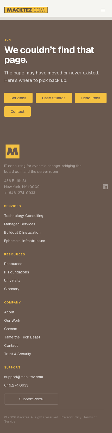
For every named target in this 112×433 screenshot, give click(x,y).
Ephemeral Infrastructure (24, 240)
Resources (90, 98)
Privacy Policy (71, 417)
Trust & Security (17, 354)
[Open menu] (103, 10)
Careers (10, 328)
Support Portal (31, 399)
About (9, 312)
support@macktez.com (23, 377)
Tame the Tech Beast (22, 337)
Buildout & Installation (22, 232)
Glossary (12, 288)
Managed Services (19, 224)
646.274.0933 (16, 385)
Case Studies (54, 98)
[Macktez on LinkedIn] (105, 186)
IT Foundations (16, 272)
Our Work (12, 320)
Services (18, 98)
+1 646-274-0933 (19, 192)
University (12, 280)
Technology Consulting (23, 215)
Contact (17, 111)
